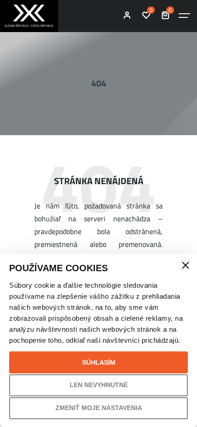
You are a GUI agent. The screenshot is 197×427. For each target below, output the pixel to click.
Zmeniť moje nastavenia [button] (98, 407)
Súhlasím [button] (98, 362)
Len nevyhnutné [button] (99, 385)
